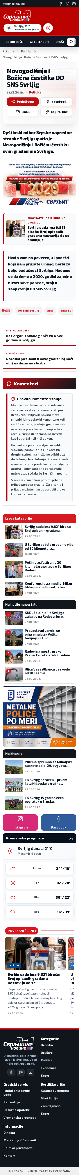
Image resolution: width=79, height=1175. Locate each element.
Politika (26, 51)
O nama (9, 1132)
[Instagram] (67, 3)
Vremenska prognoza (20, 1117)
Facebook (59, 101)
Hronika (47, 1045)
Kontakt (9, 1155)
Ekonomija (49, 1068)
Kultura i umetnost (55, 1090)
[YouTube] (74, 3)
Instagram (20, 827)
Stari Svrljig (50, 1098)
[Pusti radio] (48, 28)
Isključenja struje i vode (17, 1092)
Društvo (62, 41)
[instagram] (21, 1072)
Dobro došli (14, 41)
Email (26, 112)
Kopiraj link (59, 112)
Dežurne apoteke (17, 1110)
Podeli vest (25, 101)
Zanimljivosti (51, 1106)
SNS (50, 310)
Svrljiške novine (14, 3)
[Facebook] (60, 3)
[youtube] (30, 1072)
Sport (45, 1075)
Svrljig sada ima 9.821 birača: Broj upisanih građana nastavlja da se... (34, 978)
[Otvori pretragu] (71, 42)
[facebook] (11, 1072)
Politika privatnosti (18, 1148)
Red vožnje (12, 1102)
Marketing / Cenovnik (20, 1140)
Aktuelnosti (39, 41)
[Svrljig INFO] (17, 15)
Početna (8, 51)
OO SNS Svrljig (28, 310)
